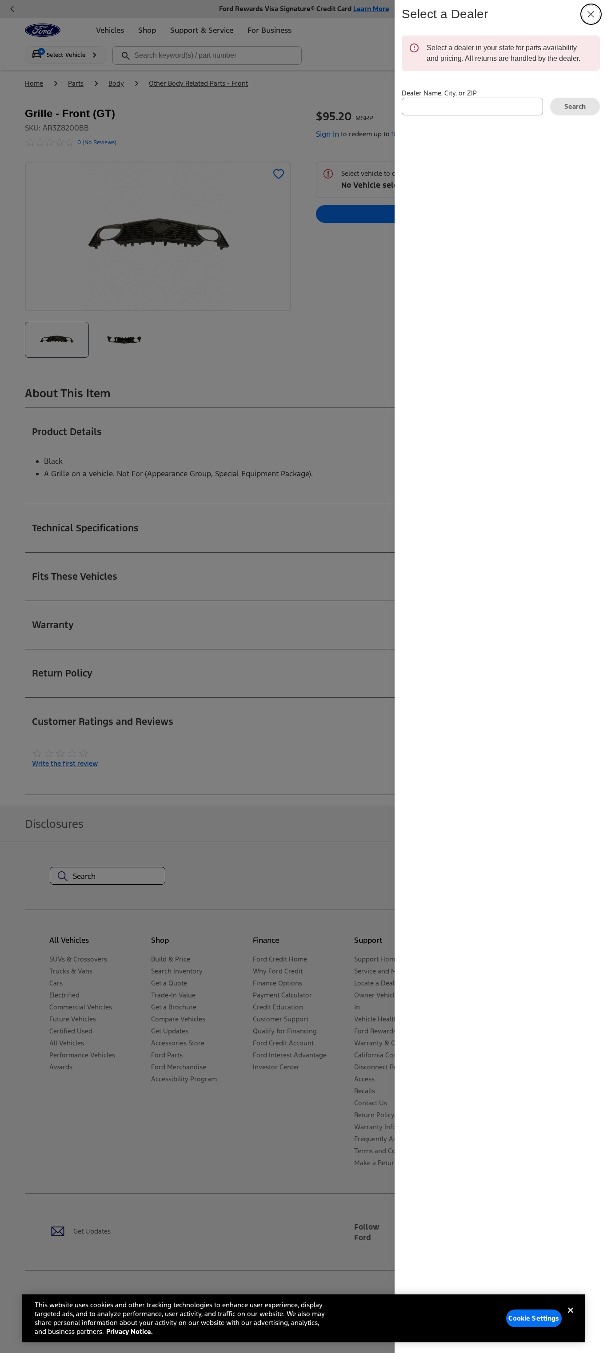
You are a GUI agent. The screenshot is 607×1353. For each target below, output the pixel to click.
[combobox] (472, 106)
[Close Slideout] (591, 14)
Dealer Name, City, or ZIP (439, 93)
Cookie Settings (533, 1318)
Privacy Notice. (129, 1331)
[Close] (570, 1317)
